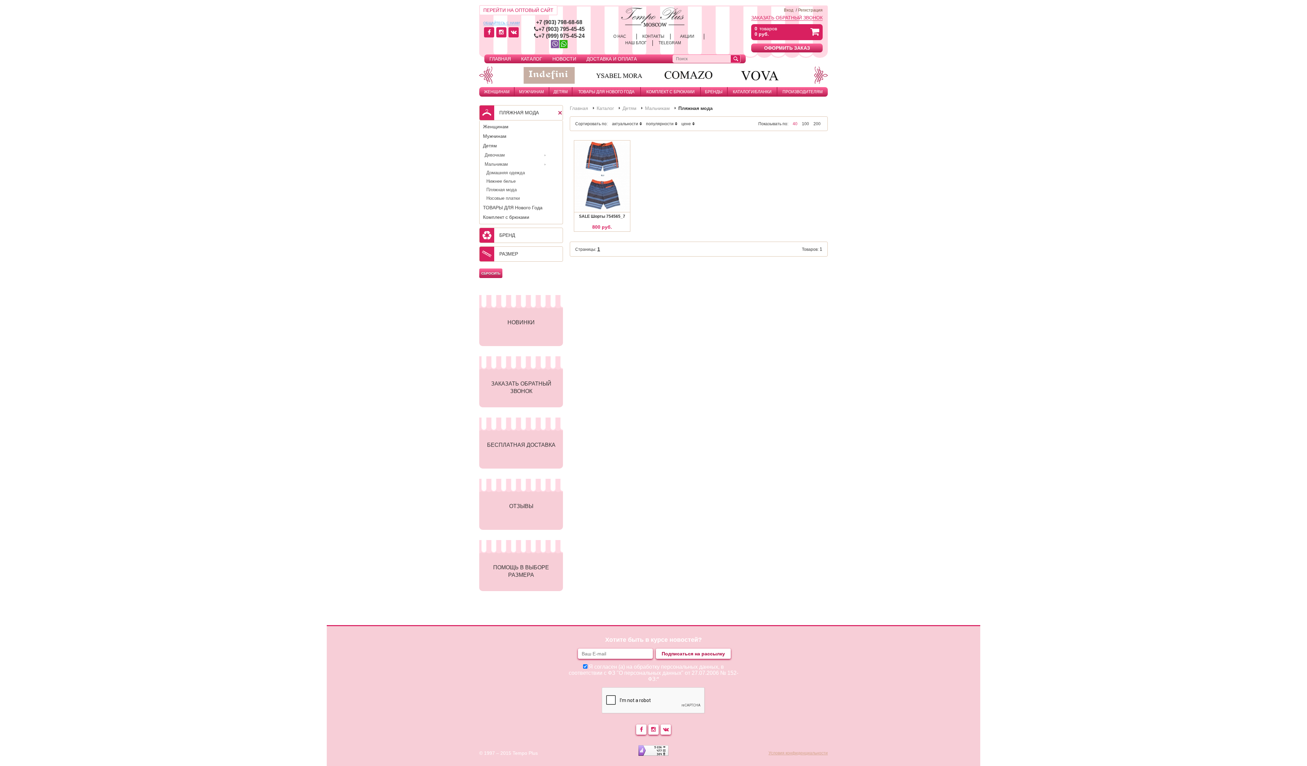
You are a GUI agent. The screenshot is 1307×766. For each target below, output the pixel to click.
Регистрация (810, 10)
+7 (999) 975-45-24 (561, 36)
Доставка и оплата (611, 59)
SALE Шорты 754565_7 (602, 216)
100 (805, 123)
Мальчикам (496, 164)
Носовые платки (503, 198)
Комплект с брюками (670, 91)
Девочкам (495, 155)
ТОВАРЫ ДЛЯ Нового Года (606, 91)
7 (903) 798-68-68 (560, 22)
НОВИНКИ (521, 322)
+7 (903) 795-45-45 (561, 29)
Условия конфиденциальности (798, 753)
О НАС (619, 36)
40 (795, 123)
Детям (560, 91)
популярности (660, 123)
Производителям (802, 91)
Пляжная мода (501, 189)
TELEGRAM (670, 42)
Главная (500, 59)
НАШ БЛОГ (636, 42)
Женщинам (497, 91)
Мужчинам (531, 91)
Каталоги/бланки (752, 91)
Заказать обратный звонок (787, 17)
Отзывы (521, 506)
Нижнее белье (501, 181)
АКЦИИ (687, 36)
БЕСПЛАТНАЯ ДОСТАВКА (521, 445)
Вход (788, 10)
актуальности (625, 123)
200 (817, 123)
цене (686, 123)
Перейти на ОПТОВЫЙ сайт (518, 10)
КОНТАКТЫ (653, 36)
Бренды (714, 91)
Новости (564, 59)
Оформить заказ (787, 48)
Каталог (531, 59)
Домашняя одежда (505, 172)
